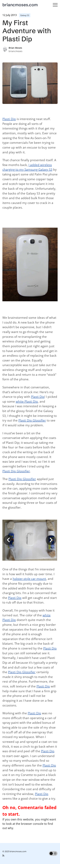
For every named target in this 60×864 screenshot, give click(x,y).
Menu (55, 4)
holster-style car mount (29, 579)
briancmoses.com (20, 4)
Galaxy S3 (24, 15)
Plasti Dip (9, 119)
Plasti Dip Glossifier (32, 420)
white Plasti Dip (27, 401)
